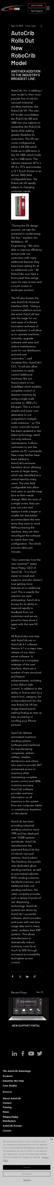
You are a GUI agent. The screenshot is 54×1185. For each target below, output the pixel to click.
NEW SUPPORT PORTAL (26, 1025)
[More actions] (41, 26)
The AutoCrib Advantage (17, 1071)
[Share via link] (34, 976)
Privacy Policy (10, 1116)
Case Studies (10, 1085)
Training (7, 1107)
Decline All (26, 1174)
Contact (7, 1102)
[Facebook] (22, 1053)
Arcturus (7, 1091)
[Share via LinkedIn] (27, 976)
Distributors (9, 1121)
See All (39, 992)
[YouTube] (31, 1053)
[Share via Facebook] (12, 976)
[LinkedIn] (14, 1053)
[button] (48, 8)
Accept (27, 1167)
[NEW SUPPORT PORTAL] (28, 1009)
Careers (7, 1130)
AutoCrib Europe (12, 1125)
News (6, 1111)
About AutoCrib (12, 1098)
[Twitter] (39, 1053)
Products (8, 1076)
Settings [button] (27, 1180)
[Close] (49, 1141)
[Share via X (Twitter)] (19, 976)
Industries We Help (13, 1080)
